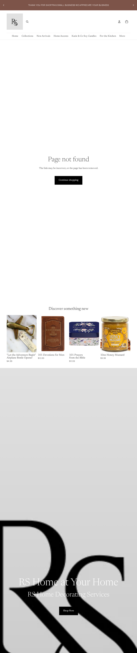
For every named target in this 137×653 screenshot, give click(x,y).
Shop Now (68, 611)
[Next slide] (133, 5)
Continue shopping (68, 180)
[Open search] (27, 21)
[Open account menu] (119, 21)
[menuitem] (122, 36)
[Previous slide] (3, 5)
